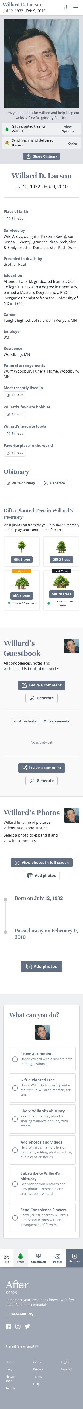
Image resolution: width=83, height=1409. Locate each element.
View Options (68, 129)
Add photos (45, 875)
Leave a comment (45, 685)
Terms (37, 1376)
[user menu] (75, 7)
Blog (9, 1369)
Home (10, 1362)
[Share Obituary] (66, 7)
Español (66, 1369)
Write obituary (23, 483)
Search (10, 1388)
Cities (37, 1362)
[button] (41, 61)
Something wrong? (20, 1346)
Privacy (38, 1369)
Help (36, 1384)
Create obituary (21, 1314)
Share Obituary (45, 156)
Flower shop (10, 1378)
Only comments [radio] (56, 721)
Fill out (17, 218)
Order (72, 143)
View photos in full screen (45, 862)
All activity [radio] (27, 721)
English (66, 1362)
